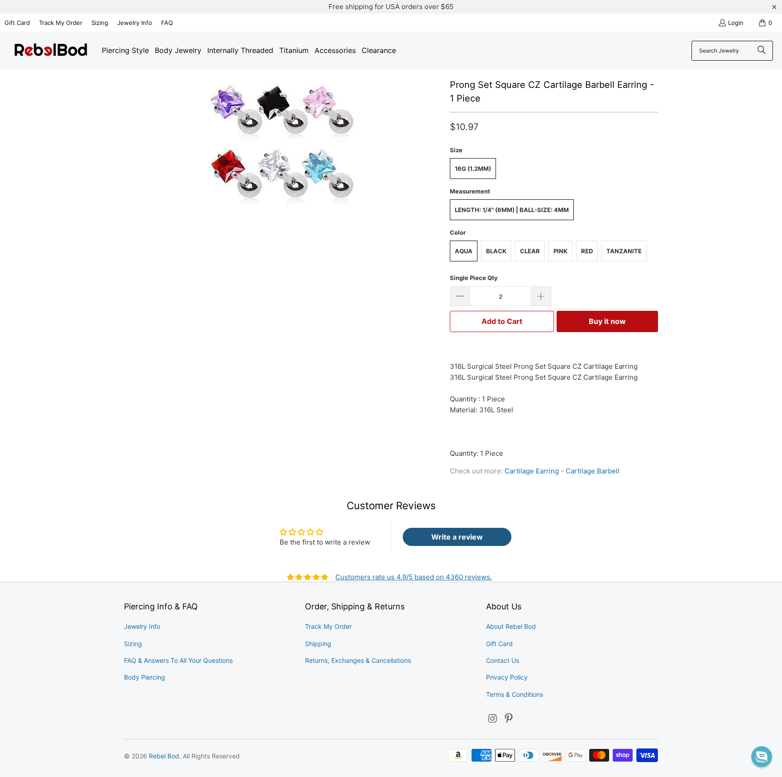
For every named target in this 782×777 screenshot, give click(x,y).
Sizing (99, 22)
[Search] (761, 51)
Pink (560, 251)
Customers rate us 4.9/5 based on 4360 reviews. (413, 577)
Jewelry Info (134, 22)
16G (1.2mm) (473, 168)
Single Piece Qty (474, 277)
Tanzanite (624, 251)
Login (736, 22)
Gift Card (17, 22)
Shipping (318, 643)
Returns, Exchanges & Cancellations (358, 660)
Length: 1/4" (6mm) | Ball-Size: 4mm (512, 209)
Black (496, 251)
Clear (530, 251)
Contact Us (502, 660)
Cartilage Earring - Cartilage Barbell (562, 471)
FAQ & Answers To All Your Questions (178, 660)
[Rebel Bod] (51, 50)
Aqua (463, 251)
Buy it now (607, 321)
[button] (761, 756)
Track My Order (60, 22)
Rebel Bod (164, 756)
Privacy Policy (507, 677)
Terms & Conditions (514, 694)
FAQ (167, 22)
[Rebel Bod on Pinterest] (509, 718)
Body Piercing (144, 677)
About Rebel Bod (511, 626)
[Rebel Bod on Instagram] (493, 718)
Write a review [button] (457, 536)
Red (587, 251)
